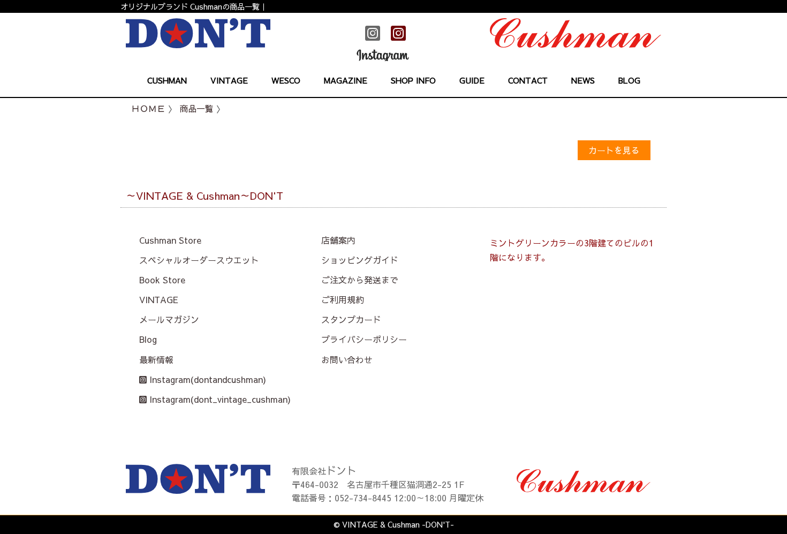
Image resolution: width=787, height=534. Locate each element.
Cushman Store (170, 240)
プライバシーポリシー (364, 339)
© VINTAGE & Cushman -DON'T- (394, 524)
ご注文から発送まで (359, 279)
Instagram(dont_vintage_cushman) (219, 399)
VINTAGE (158, 299)
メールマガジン (169, 319)
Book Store (162, 279)
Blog (148, 339)
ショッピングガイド (359, 260)
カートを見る (614, 150)
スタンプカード (351, 319)
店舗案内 (338, 240)
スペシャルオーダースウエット (199, 260)
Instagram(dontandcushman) (206, 379)
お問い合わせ (347, 359)
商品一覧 (196, 108)
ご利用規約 (342, 299)
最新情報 (156, 359)
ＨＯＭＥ (148, 108)
